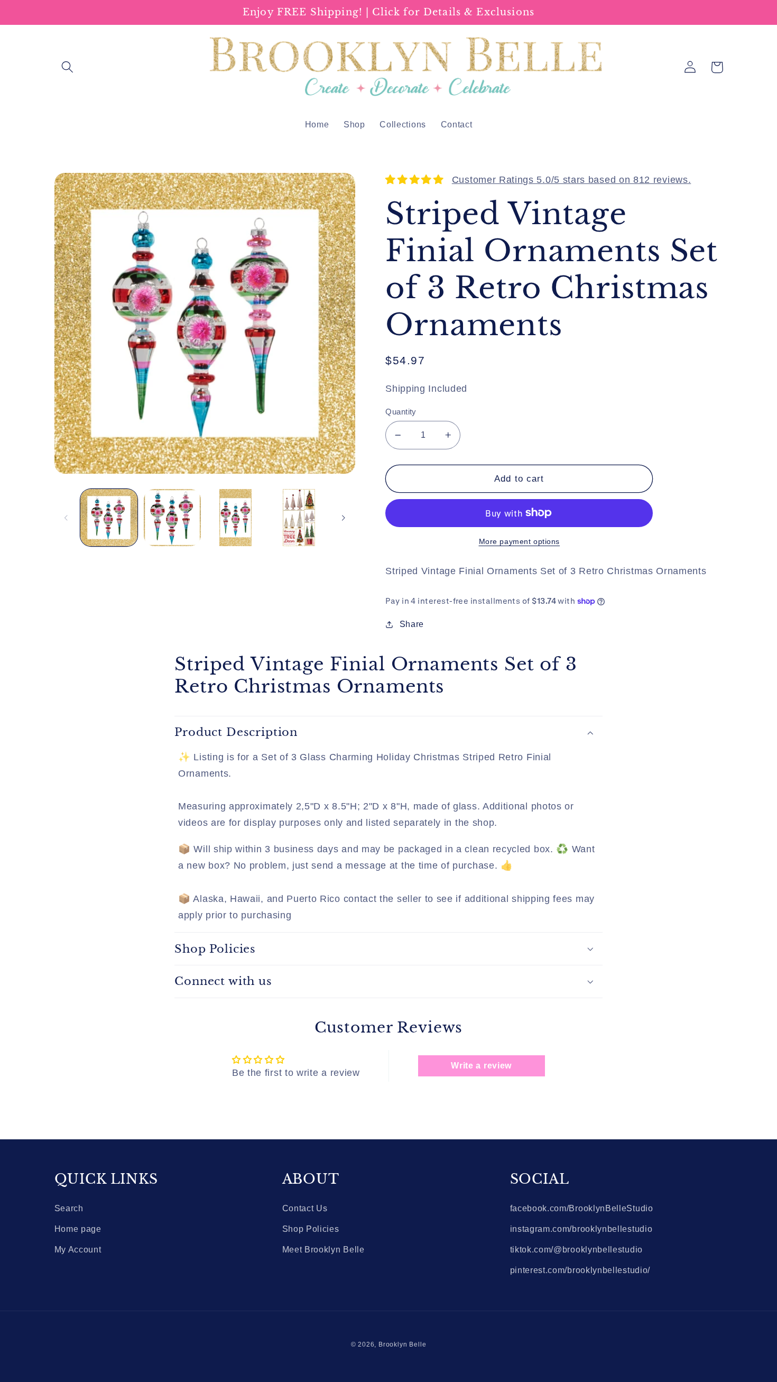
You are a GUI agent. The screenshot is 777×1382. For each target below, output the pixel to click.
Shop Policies (310, 1228)
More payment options (519, 542)
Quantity (401, 411)
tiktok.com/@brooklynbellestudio (576, 1249)
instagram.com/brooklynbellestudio (581, 1228)
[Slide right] (343, 517)
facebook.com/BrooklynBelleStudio (581, 1208)
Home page (77, 1228)
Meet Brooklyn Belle (323, 1249)
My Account (77, 1249)
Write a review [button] (481, 1065)
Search (69, 1208)
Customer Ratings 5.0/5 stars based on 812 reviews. (571, 179)
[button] (67, 67)
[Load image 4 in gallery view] (298, 517)
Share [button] (412, 624)
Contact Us (305, 1208)
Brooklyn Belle (402, 1344)
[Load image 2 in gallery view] (172, 517)
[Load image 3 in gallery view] (235, 517)
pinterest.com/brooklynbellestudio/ (580, 1270)
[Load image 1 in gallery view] (108, 517)
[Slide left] (66, 517)
